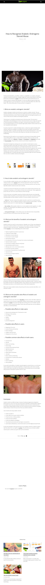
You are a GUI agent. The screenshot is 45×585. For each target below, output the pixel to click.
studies (16, 98)
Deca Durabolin (8, 140)
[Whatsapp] (25, 436)
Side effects (22, 299)
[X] (23, 436)
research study (29, 203)
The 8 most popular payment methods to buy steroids (30, 554)
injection (16, 182)
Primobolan (26, 139)
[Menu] (4, 2)
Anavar (20, 139)
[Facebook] (21, 436)
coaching (20, 428)
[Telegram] (26, 436)
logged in (12, 488)
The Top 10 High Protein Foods (11, 575)
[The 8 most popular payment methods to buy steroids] (32, 547)
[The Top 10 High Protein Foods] (13, 569)
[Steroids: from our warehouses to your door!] (13, 547)
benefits (9, 228)
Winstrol (15, 139)
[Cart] (40, 1)
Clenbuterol (33, 139)
